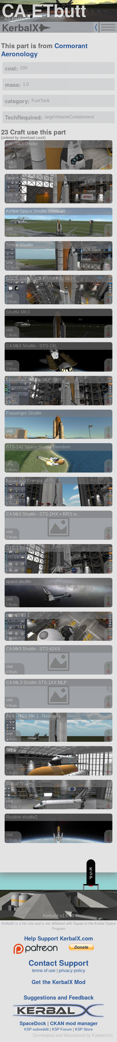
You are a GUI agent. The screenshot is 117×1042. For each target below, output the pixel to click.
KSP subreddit (36, 1029)
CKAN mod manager (74, 1023)
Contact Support (58, 962)
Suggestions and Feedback (59, 997)
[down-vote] (109, 166)
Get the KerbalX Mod (58, 982)
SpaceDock (33, 1023)
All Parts (14, 18)
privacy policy (72, 970)
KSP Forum (62, 1029)
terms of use (44, 970)
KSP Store (84, 1029)
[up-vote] (109, 161)
